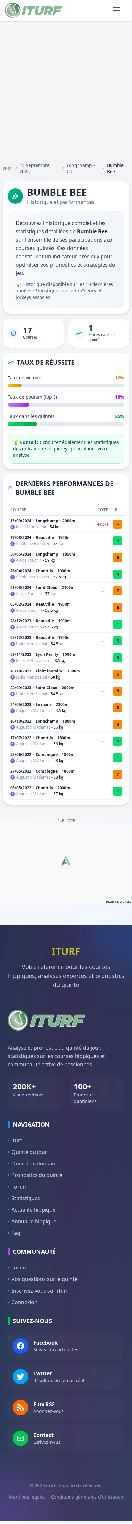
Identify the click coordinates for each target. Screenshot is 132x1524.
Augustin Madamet (33, 710)
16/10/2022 (20, 721)
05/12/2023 (20, 637)
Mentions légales (27, 1497)
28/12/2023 (20, 621)
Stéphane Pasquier (33, 543)
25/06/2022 (20, 754)
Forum (20, 1186)
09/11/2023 (20, 654)
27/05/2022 (20, 771)
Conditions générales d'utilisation (87, 1497)
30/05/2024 (20, 554)
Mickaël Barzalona (32, 660)
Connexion (24, 1302)
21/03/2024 (20, 587)
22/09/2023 (20, 687)
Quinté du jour (29, 1152)
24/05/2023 (20, 704)
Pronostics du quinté (37, 1175)
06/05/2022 (20, 788)
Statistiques (26, 1198)
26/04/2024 (20, 571)
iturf (17, 1140)
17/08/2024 (20, 537)
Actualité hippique (33, 1209)
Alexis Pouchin (29, 560)
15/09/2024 (20, 521)
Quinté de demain (33, 1163)
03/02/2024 (20, 604)
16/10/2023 (20, 671)
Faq (16, 1232)
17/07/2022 (20, 737)
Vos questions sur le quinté (45, 1279)
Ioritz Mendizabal (31, 643)
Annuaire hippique (34, 1221)
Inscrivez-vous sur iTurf (40, 1290)
